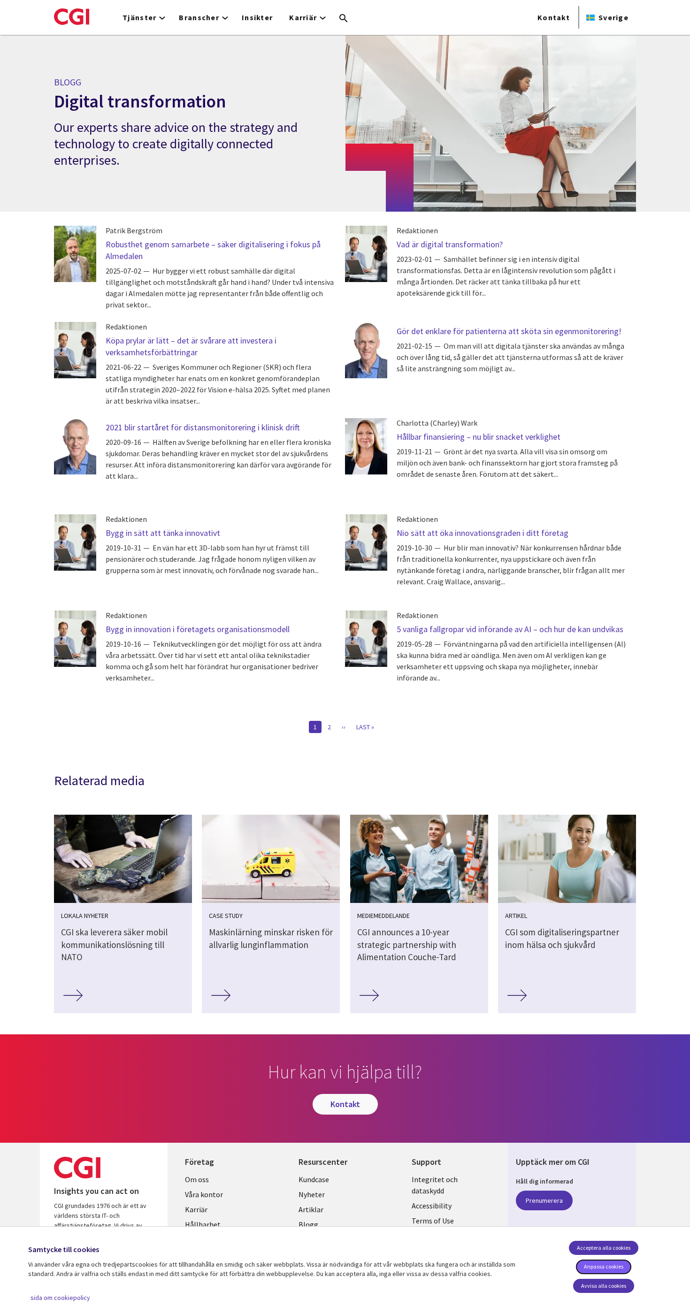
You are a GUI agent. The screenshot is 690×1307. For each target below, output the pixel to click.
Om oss (197, 1179)
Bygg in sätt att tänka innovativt (163, 532)
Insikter (257, 17)
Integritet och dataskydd (435, 1185)
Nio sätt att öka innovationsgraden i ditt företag (483, 532)
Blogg (308, 1224)
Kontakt (553, 17)
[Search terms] (343, 19)
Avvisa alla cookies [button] (603, 1285)
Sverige (613, 17)
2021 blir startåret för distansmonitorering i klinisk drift (203, 427)
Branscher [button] (199, 17)
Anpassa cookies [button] (603, 1266)
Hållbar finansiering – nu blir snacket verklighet (478, 436)
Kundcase (314, 1179)
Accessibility (432, 1205)
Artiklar (311, 1209)
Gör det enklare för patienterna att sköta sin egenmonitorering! (509, 331)
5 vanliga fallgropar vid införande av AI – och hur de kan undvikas (510, 629)
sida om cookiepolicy (60, 1297)
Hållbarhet (203, 1224)
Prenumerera (544, 1200)
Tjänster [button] (139, 17)
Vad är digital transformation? (450, 244)
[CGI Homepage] (71, 16)
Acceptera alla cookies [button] (603, 1247)
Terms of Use (433, 1220)
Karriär (196, 1209)
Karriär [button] (303, 17)
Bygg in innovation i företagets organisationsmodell (198, 629)
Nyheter (312, 1194)
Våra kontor (204, 1194)
